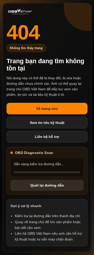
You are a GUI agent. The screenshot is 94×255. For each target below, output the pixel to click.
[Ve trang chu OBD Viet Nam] (20, 12)
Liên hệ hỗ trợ (47, 137)
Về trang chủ (47, 109)
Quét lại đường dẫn (47, 185)
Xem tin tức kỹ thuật (47, 123)
